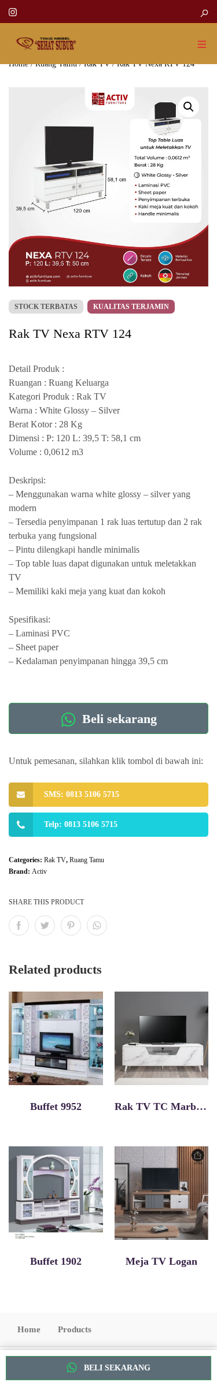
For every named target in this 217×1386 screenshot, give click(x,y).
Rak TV (55, 860)
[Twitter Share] (45, 925)
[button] (188, 106)
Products (74, 1329)
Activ (39, 871)
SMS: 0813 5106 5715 (81, 794)
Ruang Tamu (86, 860)
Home (29, 1329)
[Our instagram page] (13, 11)
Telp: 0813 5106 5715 (80, 824)
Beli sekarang (118, 718)
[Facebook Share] (19, 925)
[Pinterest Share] (71, 925)
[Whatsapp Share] (97, 925)
